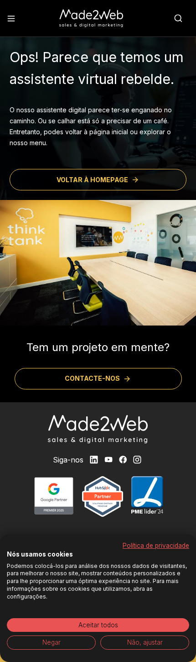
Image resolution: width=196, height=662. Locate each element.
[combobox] (178, 18)
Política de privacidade (156, 545)
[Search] (178, 18)
